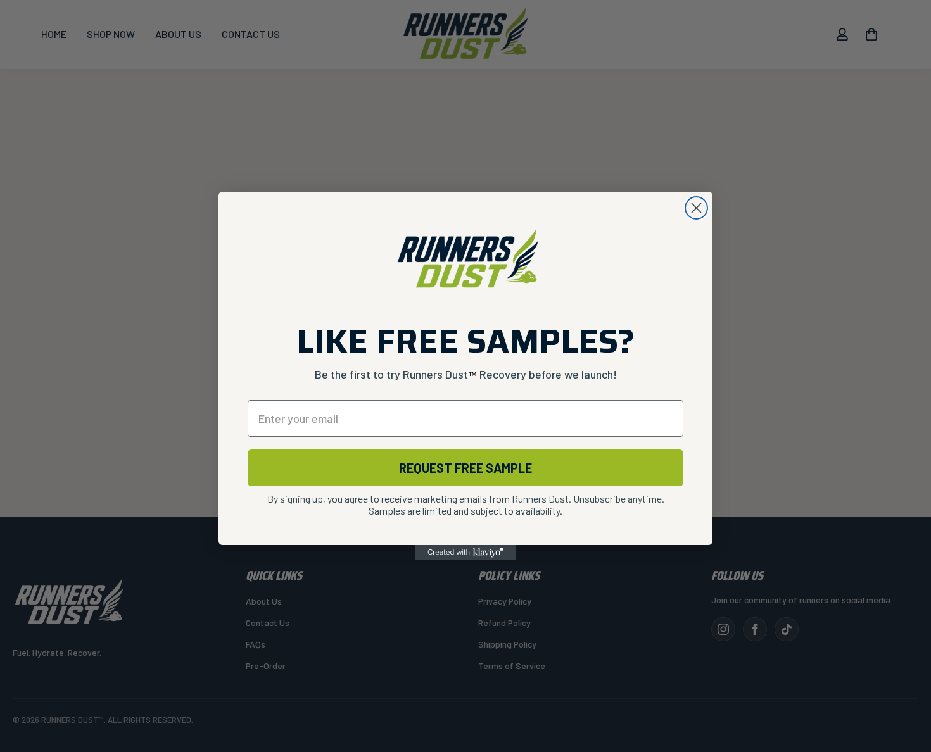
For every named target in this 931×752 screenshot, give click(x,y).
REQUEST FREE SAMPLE (465, 467)
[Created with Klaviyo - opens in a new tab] (465, 552)
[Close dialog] (696, 208)
